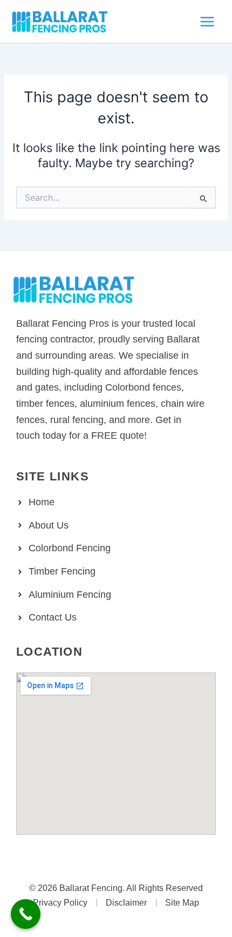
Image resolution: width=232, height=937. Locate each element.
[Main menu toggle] (207, 22)
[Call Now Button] (25, 914)
